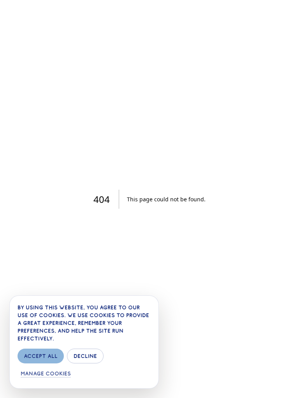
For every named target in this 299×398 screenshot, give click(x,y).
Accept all (41, 356)
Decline (85, 356)
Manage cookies (46, 373)
